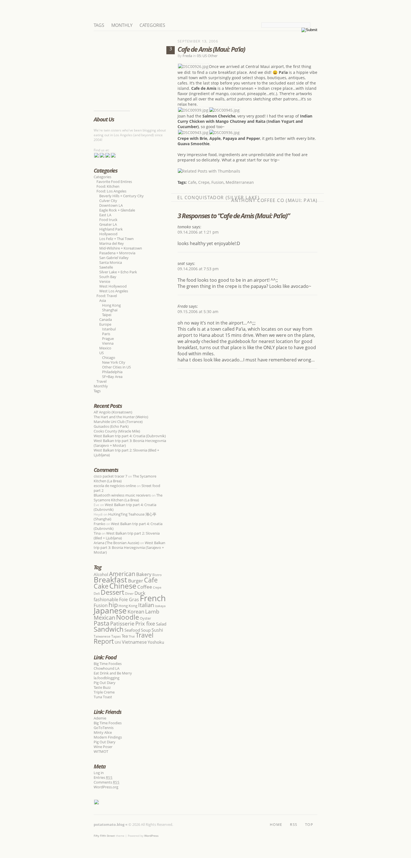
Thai (132, 636)
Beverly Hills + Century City (121, 195)
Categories (152, 25)
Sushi (157, 630)
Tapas (116, 636)
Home (276, 824)
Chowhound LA (106, 668)
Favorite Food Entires (114, 181)
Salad (161, 624)
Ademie (100, 718)
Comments (107, 782)
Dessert (112, 592)
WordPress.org (106, 786)
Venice (104, 281)
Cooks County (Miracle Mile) (117, 431)
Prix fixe (145, 623)
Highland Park (111, 229)
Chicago (108, 357)
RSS (293, 824)
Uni (118, 642)
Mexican (104, 617)
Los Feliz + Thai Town (116, 238)
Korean (135, 611)
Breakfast (110, 579)
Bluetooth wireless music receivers (122, 495)
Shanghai (109, 309)
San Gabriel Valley (114, 257)
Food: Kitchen (107, 186)
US (101, 352)
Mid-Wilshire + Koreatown (120, 248)
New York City (113, 362)
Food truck (108, 219)
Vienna (108, 343)
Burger (135, 580)
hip (113, 604)
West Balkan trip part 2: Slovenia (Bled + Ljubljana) (126, 452)
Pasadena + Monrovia (117, 252)
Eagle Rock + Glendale (117, 210)
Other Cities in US (116, 367)
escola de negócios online (115, 485)
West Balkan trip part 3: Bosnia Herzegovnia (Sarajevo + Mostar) (130, 443)
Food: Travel (106, 295)
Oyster (145, 618)
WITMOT (101, 751)
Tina (97, 533)
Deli (97, 593)
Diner (129, 593)
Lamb (152, 611)
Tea (125, 636)
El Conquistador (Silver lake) (218, 197)
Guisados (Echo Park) (111, 426)
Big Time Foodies (108, 663)
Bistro (157, 574)
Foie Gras (129, 599)
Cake (101, 586)
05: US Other (207, 55)
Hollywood (108, 233)
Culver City (108, 200)
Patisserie (122, 623)
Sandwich (109, 629)
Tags (99, 25)
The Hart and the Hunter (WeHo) (121, 416)
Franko (99, 523)
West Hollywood (113, 286)
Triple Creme (104, 692)
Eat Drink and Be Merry (113, 673)
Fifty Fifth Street (104, 836)
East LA (105, 214)
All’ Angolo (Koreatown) (113, 412)
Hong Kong (111, 305)
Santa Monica (110, 262)
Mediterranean (240, 182)
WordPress (151, 836)
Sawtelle (106, 267)
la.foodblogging (106, 677)
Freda (187, 55)
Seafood (132, 630)
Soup (146, 630)
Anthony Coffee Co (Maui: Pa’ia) (274, 200)
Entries (103, 777)
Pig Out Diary (104, 682)
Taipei (106, 314)
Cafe (192, 182)
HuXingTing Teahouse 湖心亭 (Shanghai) (125, 516)
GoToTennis (104, 727)
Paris (106, 333)
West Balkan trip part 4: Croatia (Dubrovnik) (130, 435)
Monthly (122, 25)
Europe (105, 324)
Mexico (105, 348)
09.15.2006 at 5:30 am (198, 311)
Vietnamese (134, 642)
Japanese (110, 610)
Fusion (217, 182)
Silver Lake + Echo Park (118, 271)
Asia (102, 300)
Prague (108, 338)
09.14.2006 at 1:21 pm (198, 232)
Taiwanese (102, 636)
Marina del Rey (111, 243)
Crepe (203, 182)
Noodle (127, 617)
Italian (146, 605)
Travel (101, 381)
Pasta (101, 623)
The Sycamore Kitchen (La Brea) (128, 497)
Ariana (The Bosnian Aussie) (116, 542)
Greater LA (108, 224)
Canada (105, 319)
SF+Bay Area (112, 376)
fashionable (106, 599)
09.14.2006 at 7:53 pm (198, 268)
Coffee (144, 587)
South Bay (107, 276)
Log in (99, 772)
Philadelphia (112, 371)
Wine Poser (103, 746)
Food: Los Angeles (111, 191)
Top (309, 824)
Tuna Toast (103, 696)
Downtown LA (111, 205)
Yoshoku (156, 642)
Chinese (122, 586)
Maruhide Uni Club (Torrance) (118, 421)
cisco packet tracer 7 (110, 476)
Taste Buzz (102, 687)
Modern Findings (108, 737)
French (153, 598)
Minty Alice (103, 732)
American (122, 574)
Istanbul (109, 329)
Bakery (144, 574)
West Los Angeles (113, 290)
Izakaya (160, 606)
